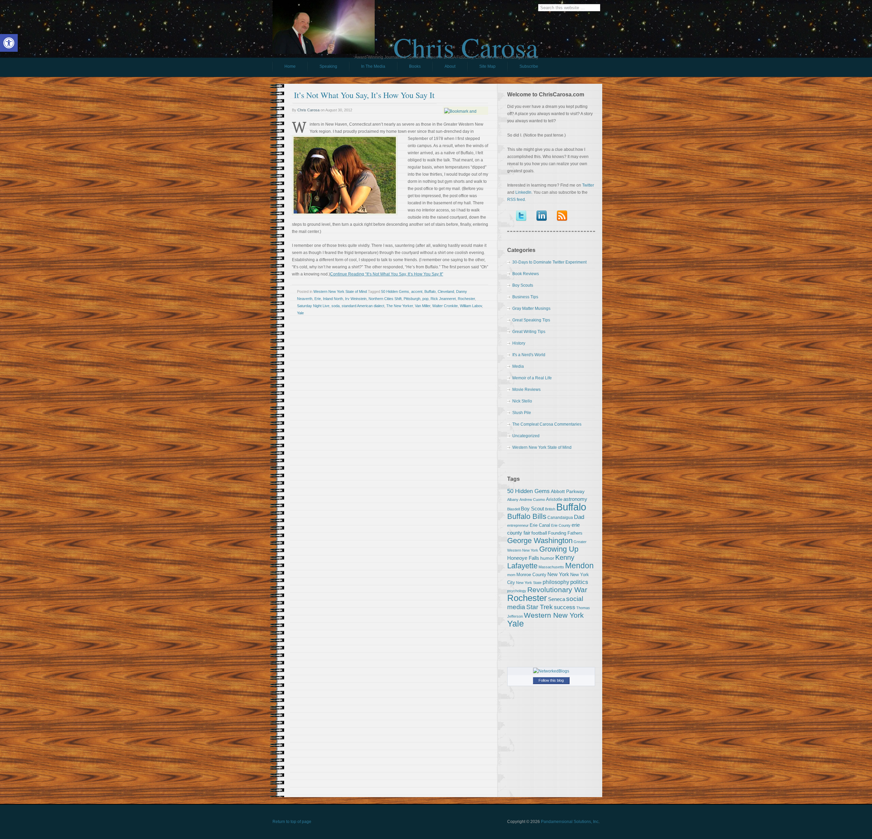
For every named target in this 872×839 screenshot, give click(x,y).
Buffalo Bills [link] (526, 516)
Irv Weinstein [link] (356, 299)
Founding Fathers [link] (565, 533)
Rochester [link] (466, 299)
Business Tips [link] (525, 297)
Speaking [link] (328, 66)
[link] (9, 43)
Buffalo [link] (430, 291)
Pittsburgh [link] (412, 299)
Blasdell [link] (513, 509)
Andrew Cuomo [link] (532, 499)
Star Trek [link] (539, 607)
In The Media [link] (373, 66)
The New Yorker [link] (399, 306)
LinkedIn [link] (523, 192)
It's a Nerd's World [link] (528, 354)
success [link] (564, 607)
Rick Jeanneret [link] (443, 299)
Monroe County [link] (531, 574)
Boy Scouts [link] (522, 285)
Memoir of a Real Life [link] (532, 378)
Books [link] (409, 68)
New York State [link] (529, 583)
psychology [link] (516, 591)
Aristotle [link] (554, 499)
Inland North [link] (333, 299)
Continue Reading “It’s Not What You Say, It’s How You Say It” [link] (386, 274)
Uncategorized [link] (526, 435)
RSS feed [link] (516, 199)
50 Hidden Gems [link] (395, 291)
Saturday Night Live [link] (313, 306)
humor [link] (547, 558)
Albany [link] (512, 499)
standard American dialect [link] (363, 306)
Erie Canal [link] (540, 525)
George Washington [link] (540, 540)
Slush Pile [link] (521, 412)
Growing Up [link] (558, 549)
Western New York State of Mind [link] (340, 291)
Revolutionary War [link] (557, 590)
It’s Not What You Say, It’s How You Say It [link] (364, 95)
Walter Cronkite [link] (445, 306)
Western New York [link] (554, 615)
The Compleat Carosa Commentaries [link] (546, 424)
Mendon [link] (579, 565)
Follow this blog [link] (551, 680)
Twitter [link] (588, 185)
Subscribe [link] (528, 66)
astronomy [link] (575, 499)
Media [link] (518, 366)
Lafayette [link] (522, 565)
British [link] (550, 509)
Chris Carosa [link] (465, 41)
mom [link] (511, 575)
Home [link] (290, 66)
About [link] (450, 66)
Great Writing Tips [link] (528, 331)
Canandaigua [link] (560, 517)
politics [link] (579, 582)
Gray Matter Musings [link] (531, 308)
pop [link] (425, 299)
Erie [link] (317, 299)
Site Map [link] (487, 66)
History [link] (518, 343)
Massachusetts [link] (551, 567)
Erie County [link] (561, 525)
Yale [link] (300, 313)
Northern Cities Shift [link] (385, 299)
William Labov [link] (471, 306)
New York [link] (558, 574)
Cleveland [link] (446, 291)
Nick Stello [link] (522, 401)
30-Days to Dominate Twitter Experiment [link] (549, 262)
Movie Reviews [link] (526, 389)
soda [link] (335, 306)
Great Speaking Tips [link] (531, 320)
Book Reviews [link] (525, 273)
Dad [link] (579, 516)
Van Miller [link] (422, 306)
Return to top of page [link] (291, 821)
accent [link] (416, 291)
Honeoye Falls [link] (523, 558)
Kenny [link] (564, 557)
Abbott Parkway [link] (568, 491)
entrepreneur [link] (518, 525)
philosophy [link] (556, 582)
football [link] (539, 533)
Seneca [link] (556, 599)
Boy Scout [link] (532, 508)
